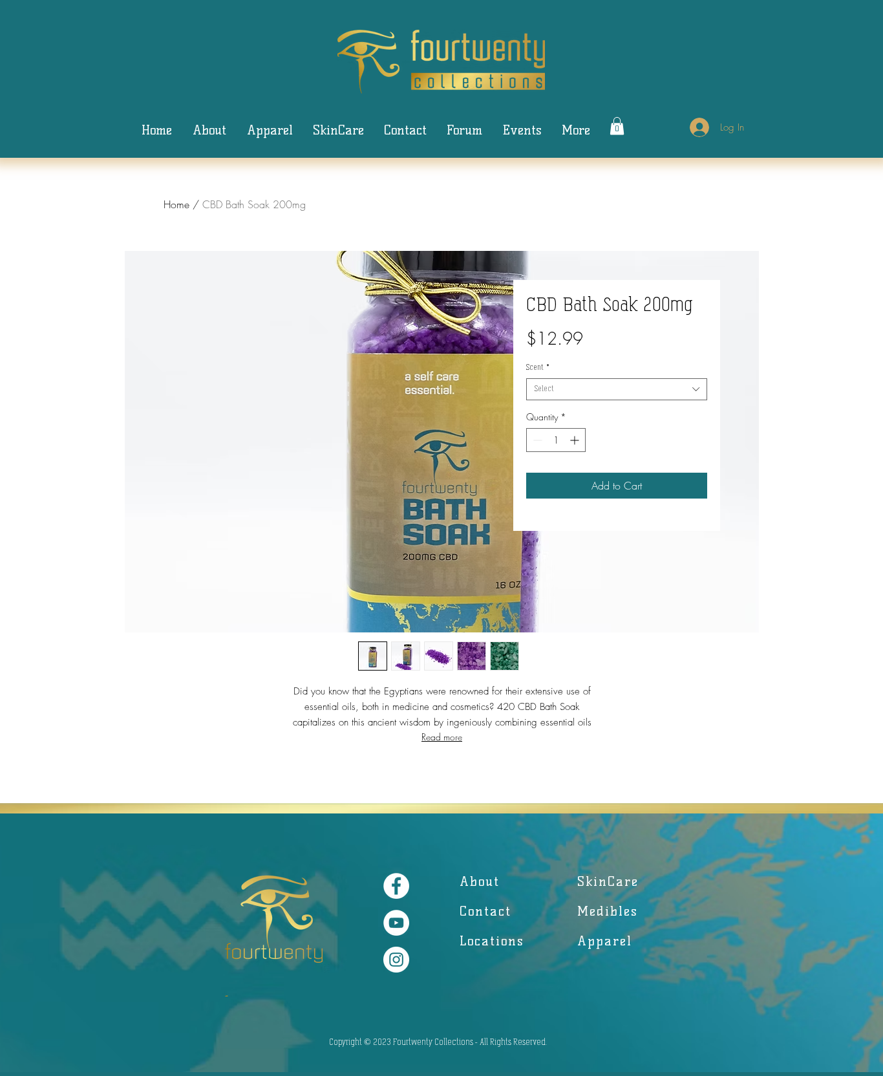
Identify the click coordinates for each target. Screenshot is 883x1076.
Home (176, 204)
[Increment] (576, 440)
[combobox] (616, 389)
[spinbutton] (556, 440)
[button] (617, 125)
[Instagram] (396, 960)
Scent (537, 367)
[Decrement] (536, 440)
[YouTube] (396, 923)
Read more (441, 737)
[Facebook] (396, 886)
